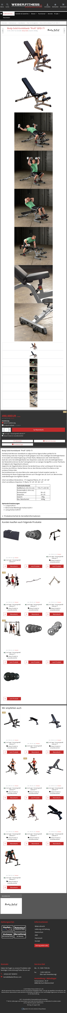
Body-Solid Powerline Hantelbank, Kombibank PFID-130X (12, 825)
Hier (29, 1001)
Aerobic (50, 14)
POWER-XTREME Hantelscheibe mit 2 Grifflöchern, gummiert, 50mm (54, 642)
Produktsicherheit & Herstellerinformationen (22, 516)
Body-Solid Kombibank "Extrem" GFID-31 (33, 778)
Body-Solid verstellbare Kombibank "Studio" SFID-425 (55, 733)
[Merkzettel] (5, 566)
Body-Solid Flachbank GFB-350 (12, 870)
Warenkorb (39, 430)
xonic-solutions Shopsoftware (38, 1009)
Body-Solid (25, 30)
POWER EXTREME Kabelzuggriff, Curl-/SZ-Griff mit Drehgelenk (33, 593)
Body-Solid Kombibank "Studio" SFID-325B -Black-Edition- (55, 825)
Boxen (33, 14)
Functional (41, 14)
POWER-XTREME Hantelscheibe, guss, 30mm (33, 547)
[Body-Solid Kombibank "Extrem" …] (3, 31)
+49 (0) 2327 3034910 (10, 974)
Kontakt (37, 941)
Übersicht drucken (50, 441)
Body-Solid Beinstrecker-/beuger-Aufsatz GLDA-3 (54, 547)
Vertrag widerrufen (42, 945)
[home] (1, 14)
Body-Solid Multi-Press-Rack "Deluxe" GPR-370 (12, 592)
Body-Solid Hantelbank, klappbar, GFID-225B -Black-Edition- (55, 779)
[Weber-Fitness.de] (27, 5)
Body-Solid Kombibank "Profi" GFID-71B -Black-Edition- (12, 733)
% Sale (56, 14)
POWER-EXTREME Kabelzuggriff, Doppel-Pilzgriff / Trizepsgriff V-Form (55, 594)
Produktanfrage (18, 444)
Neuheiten (6, 18)
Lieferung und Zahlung (42, 929)
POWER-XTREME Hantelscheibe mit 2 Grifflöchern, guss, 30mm (33, 642)
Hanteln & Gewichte (22, 14)
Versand (12, 418)
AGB (36, 935)
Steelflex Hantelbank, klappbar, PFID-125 (12, 778)
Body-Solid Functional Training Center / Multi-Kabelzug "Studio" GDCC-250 (12, 642)
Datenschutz (39, 932)
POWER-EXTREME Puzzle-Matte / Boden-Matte (12, 546)
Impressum (38, 938)
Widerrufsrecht (40, 926)
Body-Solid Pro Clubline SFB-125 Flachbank (33, 732)
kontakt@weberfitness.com (12, 977)
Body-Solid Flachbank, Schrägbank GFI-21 (33, 824)
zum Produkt (35, 566)
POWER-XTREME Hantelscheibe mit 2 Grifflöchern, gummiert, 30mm (12, 690)
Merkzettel (18, 441)
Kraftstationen (8, 14)
